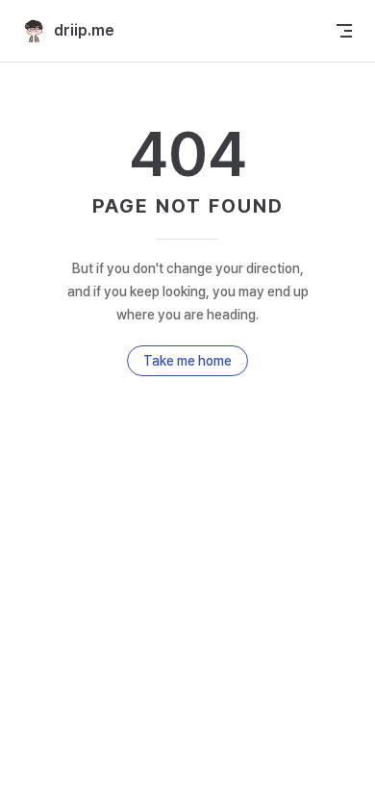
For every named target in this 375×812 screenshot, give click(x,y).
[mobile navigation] (344, 31)
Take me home (187, 360)
